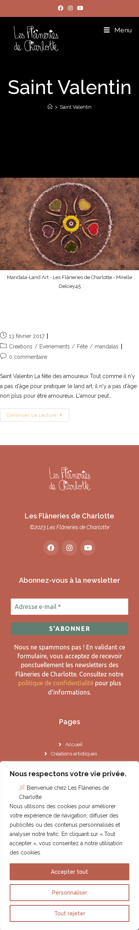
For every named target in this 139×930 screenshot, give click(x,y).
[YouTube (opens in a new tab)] (79, 8)
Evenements (54, 346)
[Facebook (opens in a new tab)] (61, 8)
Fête (82, 346)
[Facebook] (51, 547)
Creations (20, 346)
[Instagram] (69, 547)
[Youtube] (88, 547)
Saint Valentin (76, 107)
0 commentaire (28, 357)
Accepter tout (69, 872)
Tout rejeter (69, 913)
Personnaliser (69, 893)
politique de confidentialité (55, 682)
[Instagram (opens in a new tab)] (70, 8)
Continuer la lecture (38, 413)
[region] (69, 845)
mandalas (107, 346)
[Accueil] (50, 107)
